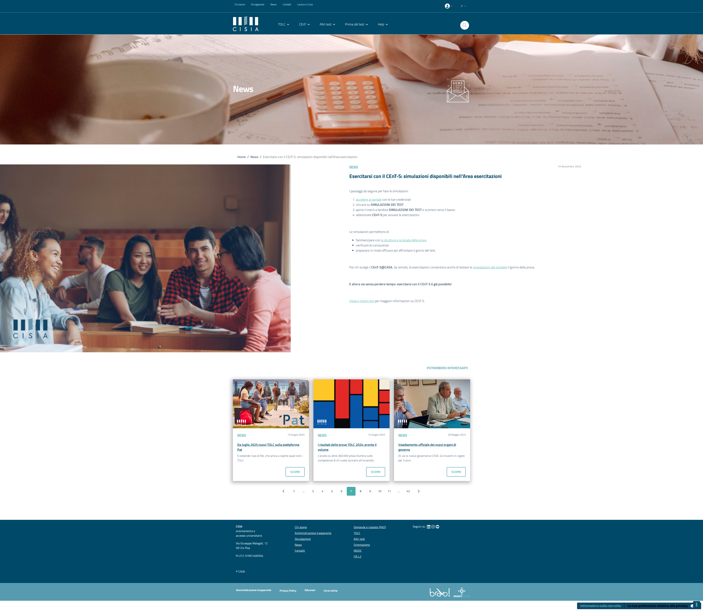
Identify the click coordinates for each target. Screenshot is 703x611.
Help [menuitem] (381, 24)
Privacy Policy (288, 590)
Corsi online (331, 590)
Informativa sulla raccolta (600, 606)
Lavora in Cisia (305, 4)
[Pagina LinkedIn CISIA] (428, 526)
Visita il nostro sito (361, 300)
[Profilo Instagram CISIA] (433, 526)
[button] (464, 6)
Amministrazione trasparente (253, 590)
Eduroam (310, 590)
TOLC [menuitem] (281, 24)
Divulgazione (257, 4)
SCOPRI (295, 472)
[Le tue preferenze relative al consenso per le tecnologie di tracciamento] (696, 604)
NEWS (353, 166)
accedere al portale (369, 199)
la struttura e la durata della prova (403, 240)
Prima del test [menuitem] (354, 24)
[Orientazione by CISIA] (461, 592)
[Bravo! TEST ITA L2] (440, 592)
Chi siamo (240, 4)
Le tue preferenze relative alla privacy (658, 606)
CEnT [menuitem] (302, 24)
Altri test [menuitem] (325, 24)
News (273, 4)
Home (241, 156)
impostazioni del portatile (490, 267)
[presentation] (449, 6)
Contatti (287, 4)
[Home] (245, 23)
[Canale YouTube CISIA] (437, 526)
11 (391, 492)
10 (381, 492)
